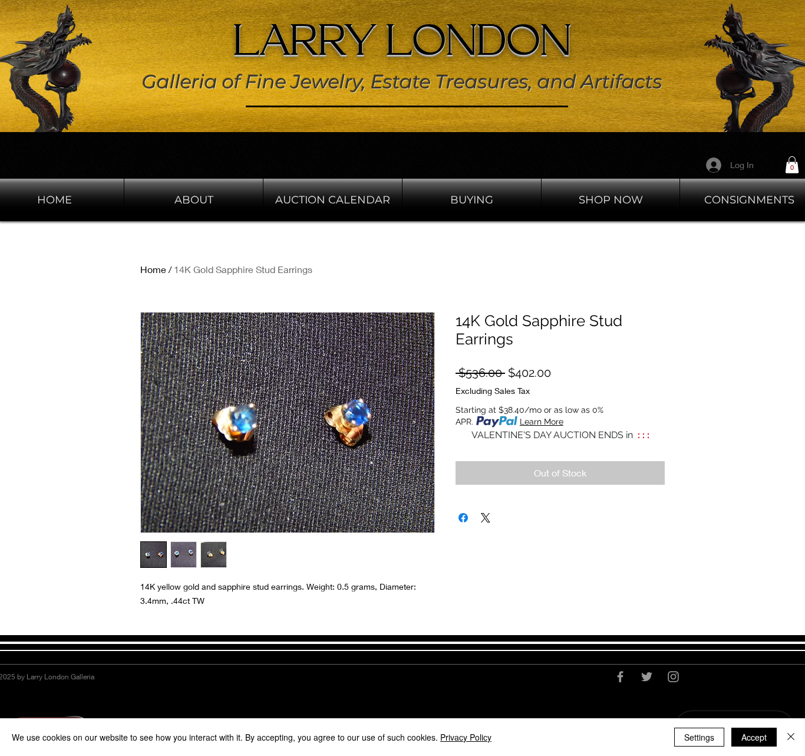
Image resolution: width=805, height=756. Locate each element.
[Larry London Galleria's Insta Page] (673, 676)
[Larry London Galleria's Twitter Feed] (646, 676)
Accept (754, 737)
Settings (699, 737)
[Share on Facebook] (463, 518)
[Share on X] (486, 518)
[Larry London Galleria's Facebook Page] (620, 676)
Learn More (541, 421)
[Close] (791, 737)
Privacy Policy (465, 737)
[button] (792, 164)
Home (153, 269)
